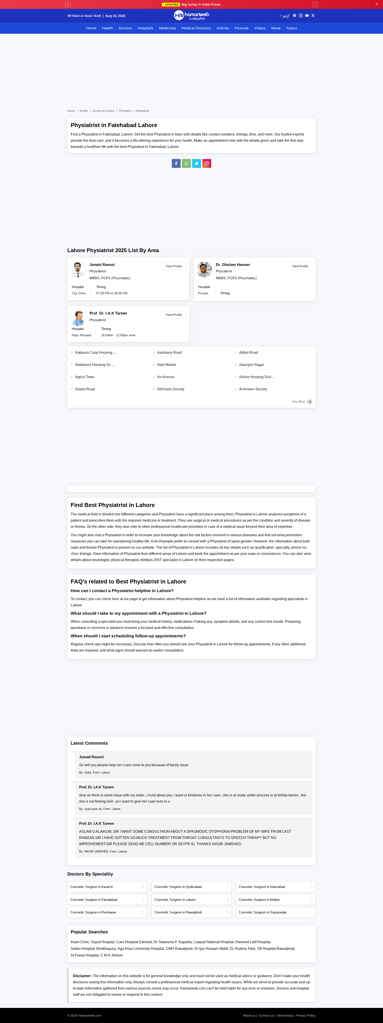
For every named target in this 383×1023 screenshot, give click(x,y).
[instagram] (206, 163)
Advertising (285, 1015)
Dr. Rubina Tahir (242, 948)
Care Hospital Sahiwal (134, 942)
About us (249, 1015)
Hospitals (145, 28)
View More (299, 401)
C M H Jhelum (111, 955)
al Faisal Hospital (85, 955)
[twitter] (313, 15)
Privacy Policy (306, 1015)
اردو (286, 15)
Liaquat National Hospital (214, 942)
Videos (260, 28)
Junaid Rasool (102, 265)
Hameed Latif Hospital (252, 942)
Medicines (167, 28)
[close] (377, 4)
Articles (223, 28)
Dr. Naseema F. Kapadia (173, 942)
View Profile (174, 266)
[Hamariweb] (191, 15)
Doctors (125, 28)
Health (107, 28)
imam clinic (80, 942)
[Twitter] (196, 163)
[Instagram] (301, 15)
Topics (291, 28)
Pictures (242, 28)
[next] (315, 4)
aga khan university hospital (141, 948)
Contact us (266, 1015)
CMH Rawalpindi (179, 948)
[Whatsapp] (186, 163)
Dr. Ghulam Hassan (233, 265)
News (276, 28)
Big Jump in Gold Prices (193, 4)
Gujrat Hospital (103, 942)
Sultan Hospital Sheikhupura (93, 948)
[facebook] (294, 15)
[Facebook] (176, 163)
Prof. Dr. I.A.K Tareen (108, 313)
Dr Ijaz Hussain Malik (211, 948)
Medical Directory (196, 28)
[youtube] (307, 15)
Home (91, 28)
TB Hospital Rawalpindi (276, 948)
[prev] (67, 4)
